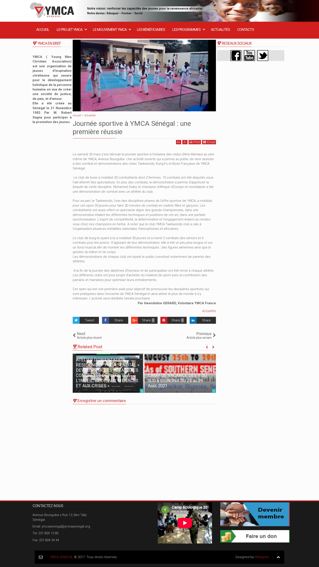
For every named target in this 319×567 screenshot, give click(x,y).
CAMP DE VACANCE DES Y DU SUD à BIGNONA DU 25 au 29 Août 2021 (177, 380)
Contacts (245, 29)
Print (197, 142)
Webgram (262, 557)
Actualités (220, 29)
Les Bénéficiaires (151, 29)
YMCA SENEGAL (61, 557)
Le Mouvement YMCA (110, 29)
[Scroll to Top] (278, 557)
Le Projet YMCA (69, 29)
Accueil (42, 29)
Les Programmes (186, 29)
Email (211, 142)
